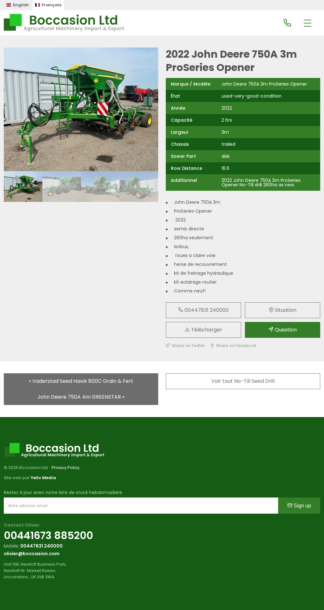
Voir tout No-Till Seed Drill (243, 381)
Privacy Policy (65, 468)
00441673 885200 (48, 535)
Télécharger (206, 329)
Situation (285, 310)
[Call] (287, 23)
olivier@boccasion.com (31, 553)
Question (285, 329)
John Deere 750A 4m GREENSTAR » (80, 397)
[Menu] (307, 23)
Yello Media (43, 478)
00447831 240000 (206, 310)
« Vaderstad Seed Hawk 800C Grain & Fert (81, 381)
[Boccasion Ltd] (64, 22)
